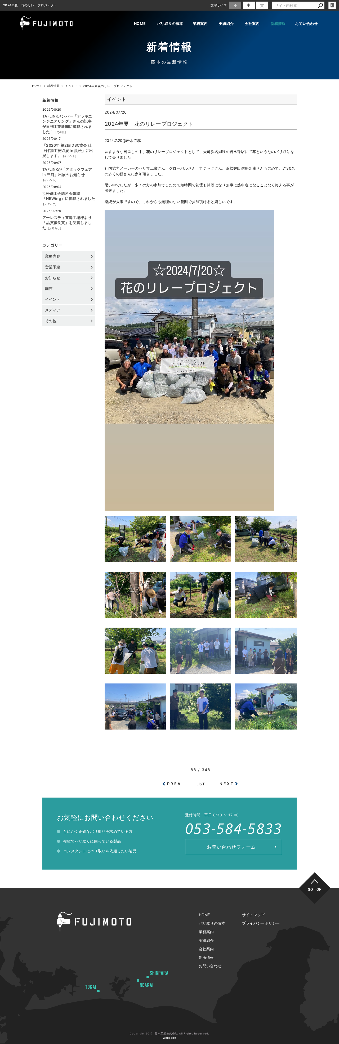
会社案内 (252, 23)
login (332, 5)
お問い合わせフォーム (231, 847)
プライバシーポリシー (261, 923)
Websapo (169, 1037)
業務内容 (52, 256)
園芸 (49, 288)
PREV (174, 783)
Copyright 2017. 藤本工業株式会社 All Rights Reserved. (169, 1033)
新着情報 (278, 23)
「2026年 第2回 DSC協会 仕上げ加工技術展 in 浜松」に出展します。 (67, 150)
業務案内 (200, 23)
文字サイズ (219, 5)
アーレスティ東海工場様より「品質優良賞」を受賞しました (67, 222)
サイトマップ (253, 914)
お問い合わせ (306, 23)
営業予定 (52, 267)
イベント (69, 156)
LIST (201, 784)
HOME (140, 23)
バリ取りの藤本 (170, 23)
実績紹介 (226, 23)
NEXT (227, 783)
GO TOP (315, 889)
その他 (61, 132)
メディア (49, 204)
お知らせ (54, 228)
